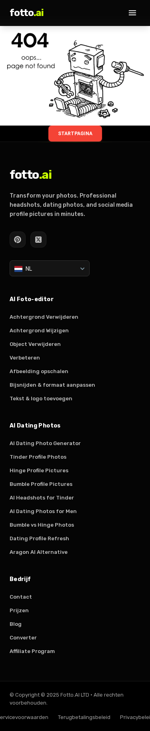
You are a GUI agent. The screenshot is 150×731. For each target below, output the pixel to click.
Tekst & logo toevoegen (41, 398)
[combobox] (50, 268)
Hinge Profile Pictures (39, 470)
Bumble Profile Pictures (41, 484)
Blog (16, 624)
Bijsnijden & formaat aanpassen (52, 385)
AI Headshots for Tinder (42, 498)
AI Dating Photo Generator (45, 443)
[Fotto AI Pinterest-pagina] (18, 240)
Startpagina (75, 133)
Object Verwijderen (35, 344)
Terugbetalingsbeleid (84, 717)
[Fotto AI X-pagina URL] (38, 240)
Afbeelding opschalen (39, 371)
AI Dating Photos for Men (43, 511)
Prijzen (19, 610)
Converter (23, 638)
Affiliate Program (32, 651)
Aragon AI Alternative (39, 552)
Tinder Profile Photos (38, 457)
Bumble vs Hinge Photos (42, 525)
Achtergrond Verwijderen (44, 317)
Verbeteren (25, 358)
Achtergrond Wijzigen (39, 331)
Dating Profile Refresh (39, 538)
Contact (21, 597)
